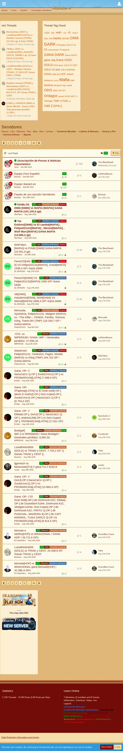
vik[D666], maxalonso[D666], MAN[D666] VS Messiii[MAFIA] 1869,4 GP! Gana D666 (37, 298)
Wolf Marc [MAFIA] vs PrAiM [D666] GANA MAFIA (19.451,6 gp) (37, 248)
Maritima (48, 85)
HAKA (47, 74)
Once (16, 167)
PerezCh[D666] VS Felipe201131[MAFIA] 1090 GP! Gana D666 (37, 281)
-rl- (69, 32)
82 (34, 143)
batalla (57, 38)
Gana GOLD (71, 55)
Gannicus (80, 700)
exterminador (53, 50)
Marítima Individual (50, 244)
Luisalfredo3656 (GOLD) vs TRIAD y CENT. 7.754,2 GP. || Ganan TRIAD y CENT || (39, 451)
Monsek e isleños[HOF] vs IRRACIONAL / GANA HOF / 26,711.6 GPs (37, 534)
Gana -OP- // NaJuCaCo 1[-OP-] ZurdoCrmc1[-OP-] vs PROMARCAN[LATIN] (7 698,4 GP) (38, 374)
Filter (117, 153)
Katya (89, 700)
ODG (48, 90)
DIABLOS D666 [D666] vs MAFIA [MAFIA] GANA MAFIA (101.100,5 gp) (38, 208)
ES (45, 49)
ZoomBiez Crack (106, 534)
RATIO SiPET (70, 96)
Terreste (48, 101)
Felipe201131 (20, 327)
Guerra (63, 204)
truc (95, 700)
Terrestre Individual (52, 430)
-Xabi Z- (75, 33)
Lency (56, 80)
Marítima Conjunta (50, 221)
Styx (29, 131)
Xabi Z (48, 105)
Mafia (64, 79)
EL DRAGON (19, 271)
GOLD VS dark (52, 69)
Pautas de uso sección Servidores (34, 194)
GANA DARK (54, 55)
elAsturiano (69, 700)
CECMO (66, 38)
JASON (69, 74)
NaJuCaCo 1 (104, 416)
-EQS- (47, 33)
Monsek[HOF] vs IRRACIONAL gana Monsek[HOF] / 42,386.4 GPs (35, 567)
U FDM (64, 101)
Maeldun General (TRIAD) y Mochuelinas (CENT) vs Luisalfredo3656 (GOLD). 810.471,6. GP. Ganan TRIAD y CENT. (21, 89)
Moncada (102, 317)
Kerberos (48, 80)
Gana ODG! (64, 60)
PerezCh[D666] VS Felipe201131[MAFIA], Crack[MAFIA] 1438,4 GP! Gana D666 (40, 265)
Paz (64, 430)
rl (77, 96)
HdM (54, 74)
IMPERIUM (18, 344)
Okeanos (20, 131)
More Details (107, 747)
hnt (58, 74)
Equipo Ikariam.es (25, 184)
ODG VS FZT (59, 90)
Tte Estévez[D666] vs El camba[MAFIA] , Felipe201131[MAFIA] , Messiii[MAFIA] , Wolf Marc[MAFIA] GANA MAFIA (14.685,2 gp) (39, 228)
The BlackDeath (105, 162)
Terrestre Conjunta (50, 204)
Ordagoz (51, 96)
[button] (4, 3)
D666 (74, 38)
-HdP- (58, 32)
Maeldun (17, 457)
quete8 (61, 96)
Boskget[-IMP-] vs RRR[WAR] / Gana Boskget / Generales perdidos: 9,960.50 (36, 434)
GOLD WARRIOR (68, 70)
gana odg (49, 60)
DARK (50, 44)
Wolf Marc (18, 214)
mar (72, 80)
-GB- (52, 33)
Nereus (5, 131)
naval (69, 85)
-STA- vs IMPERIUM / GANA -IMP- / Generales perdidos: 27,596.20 (37, 337)
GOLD (48, 65)
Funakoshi (103, 434)
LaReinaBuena (105, 174)
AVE (50, 39)
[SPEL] (57, 105)
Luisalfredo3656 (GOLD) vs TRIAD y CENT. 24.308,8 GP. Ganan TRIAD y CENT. (38, 551)
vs (69, 101)
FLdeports (64, 50)
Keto (41, 131)
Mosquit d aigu (60, 85)
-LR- (65, 33)
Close (117, 747)
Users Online (71, 690)
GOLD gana (58, 65)
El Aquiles (61, 45)
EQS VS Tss (71, 45)
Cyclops (49, 131)
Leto (12, 131)
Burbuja (17, 177)
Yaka (100, 450)
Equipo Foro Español (26, 173)
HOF (63, 74)
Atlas (46, 39)
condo (16, 470)
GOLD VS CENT (70, 65)
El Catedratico (20, 540)
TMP (56, 100)
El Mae (17, 381)
